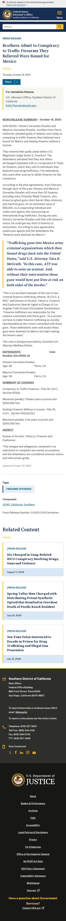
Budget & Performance (33, 803)
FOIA (33, 818)
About (33, 796)
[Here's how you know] (33, 4)
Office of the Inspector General (33, 854)
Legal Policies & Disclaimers (33, 832)
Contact (31, 908)
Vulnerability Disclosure (33, 876)
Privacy (33, 839)
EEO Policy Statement (33, 868)
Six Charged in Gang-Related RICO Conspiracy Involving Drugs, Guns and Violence (33, 559)
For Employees (33, 847)
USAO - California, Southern (19, 504)
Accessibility (33, 825)
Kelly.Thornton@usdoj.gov (21, 105)
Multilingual (33, 883)
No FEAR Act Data (33, 861)
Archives (33, 810)
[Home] (21, 18)
